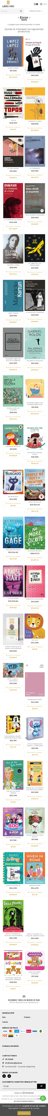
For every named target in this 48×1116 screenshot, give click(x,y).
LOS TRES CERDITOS (13, 446)
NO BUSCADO (13, 496)
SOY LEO (35, 640)
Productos (27, 1017)
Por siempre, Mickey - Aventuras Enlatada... (13, 737)
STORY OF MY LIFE (34, 502)
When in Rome (34, 885)
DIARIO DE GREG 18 (13, 885)
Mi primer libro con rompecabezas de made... (35, 403)
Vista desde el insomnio (35, 215)
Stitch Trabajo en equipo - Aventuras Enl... (35, 744)
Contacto (5, 1022)
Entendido (24, 1113)
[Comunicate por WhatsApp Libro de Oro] (43, 1098)
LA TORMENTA (35, 168)
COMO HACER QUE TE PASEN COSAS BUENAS (13, 647)
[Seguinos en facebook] (9, 1076)
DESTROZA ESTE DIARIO (35, 599)
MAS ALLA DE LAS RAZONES (13, 409)
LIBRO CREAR (13, 313)
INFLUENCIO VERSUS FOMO (34, 453)
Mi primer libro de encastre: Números (13, 978)
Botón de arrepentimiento (24, 1101)
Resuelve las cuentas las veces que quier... (35, 789)
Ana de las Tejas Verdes (13, 792)
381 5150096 (9, 1059)
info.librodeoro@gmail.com (13, 1063)
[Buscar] (21, 11)
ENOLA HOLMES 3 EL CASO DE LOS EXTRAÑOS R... (13, 934)
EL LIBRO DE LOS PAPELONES (35, 264)
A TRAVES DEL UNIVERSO (35, 312)
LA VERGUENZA (13, 168)
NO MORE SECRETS (35, 551)
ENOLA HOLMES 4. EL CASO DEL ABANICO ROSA (35, 935)
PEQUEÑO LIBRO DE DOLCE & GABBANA (13, 359)
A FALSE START (13, 598)
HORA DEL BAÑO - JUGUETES (35, 973)
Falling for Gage (13, 550)
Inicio (3, 1017)
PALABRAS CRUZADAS (35, 361)
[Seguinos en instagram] (4, 1076)
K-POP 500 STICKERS (13, 837)
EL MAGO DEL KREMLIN (34, 73)
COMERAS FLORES (35, 121)
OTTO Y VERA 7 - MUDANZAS (13, 680)
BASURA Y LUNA (13, 265)
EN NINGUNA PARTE (35, 699)
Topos (13, 120)
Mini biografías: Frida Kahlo (35, 836)
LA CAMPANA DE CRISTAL (13, 220)
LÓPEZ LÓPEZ (13, 68)
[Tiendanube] (24, 1093)
